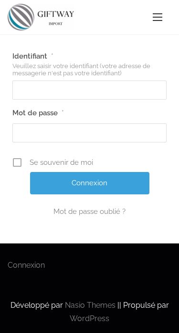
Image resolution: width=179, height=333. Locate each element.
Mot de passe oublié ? (89, 211)
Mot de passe (38, 113)
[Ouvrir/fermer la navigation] (157, 17)
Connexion (26, 265)
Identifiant (32, 56)
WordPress (89, 318)
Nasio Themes (91, 305)
